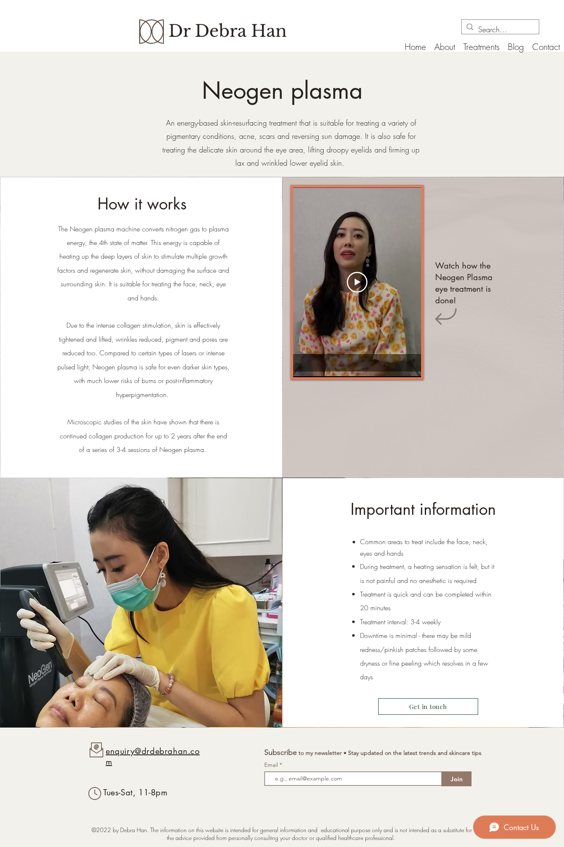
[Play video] (357, 282)
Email (272, 765)
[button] (481, 46)
